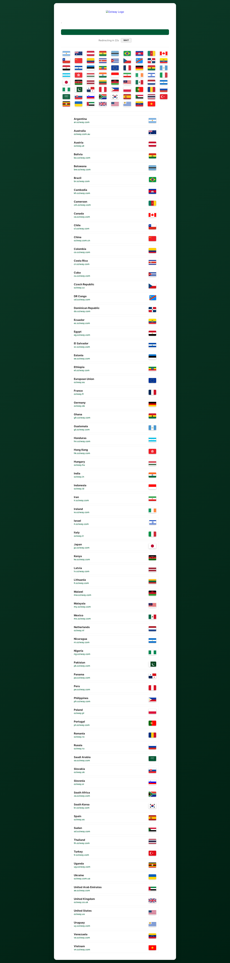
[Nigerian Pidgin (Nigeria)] (66, 89)
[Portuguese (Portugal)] (139, 89)
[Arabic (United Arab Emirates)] (90, 103)
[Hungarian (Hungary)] (90, 75)
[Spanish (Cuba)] (115, 60)
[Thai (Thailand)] (151, 96)
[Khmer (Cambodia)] (139, 53)
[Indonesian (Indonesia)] (115, 75)
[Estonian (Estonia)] (90, 67)
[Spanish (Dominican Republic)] (151, 60)
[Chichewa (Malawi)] (115, 82)
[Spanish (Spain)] (127, 96)
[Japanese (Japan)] (66, 82)
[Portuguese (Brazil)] (127, 53)
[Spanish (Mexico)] (139, 82)
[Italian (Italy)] (163, 75)
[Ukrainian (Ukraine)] (78, 103)
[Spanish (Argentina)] (66, 53)
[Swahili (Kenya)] (78, 82)
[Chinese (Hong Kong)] (78, 75)
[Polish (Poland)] (127, 89)
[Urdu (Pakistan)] (78, 89)
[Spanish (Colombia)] (90, 60)
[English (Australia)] (78, 53)
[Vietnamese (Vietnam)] (151, 103)
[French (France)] (127, 67)
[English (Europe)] (115, 67)
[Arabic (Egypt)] (66, 67)
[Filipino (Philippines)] (115, 89)
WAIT (126, 40)
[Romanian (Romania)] (151, 89)
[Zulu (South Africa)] (103, 96)
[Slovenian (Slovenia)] (90, 96)
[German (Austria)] (90, 53)
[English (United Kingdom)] (103, 103)
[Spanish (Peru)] (103, 89)
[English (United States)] (115, 103)
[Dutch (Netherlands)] (151, 82)
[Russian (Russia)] (163, 89)
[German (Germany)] (139, 67)
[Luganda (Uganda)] (66, 103)
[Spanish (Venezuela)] (139, 103)
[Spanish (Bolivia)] (103, 53)
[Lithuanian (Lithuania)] (103, 82)
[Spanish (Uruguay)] (127, 103)
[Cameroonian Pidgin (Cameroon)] (151, 53)
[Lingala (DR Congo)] (139, 60)
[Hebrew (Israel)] (151, 75)
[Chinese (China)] (78, 60)
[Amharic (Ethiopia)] (103, 67)
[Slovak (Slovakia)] (78, 96)
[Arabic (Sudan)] (139, 96)
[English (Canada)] (163, 53)
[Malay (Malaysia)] (127, 82)
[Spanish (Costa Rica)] (103, 60)
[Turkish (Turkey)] (163, 96)
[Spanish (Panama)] (90, 89)
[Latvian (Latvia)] (90, 82)
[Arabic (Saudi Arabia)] (66, 96)
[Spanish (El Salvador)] (78, 67)
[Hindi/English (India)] (103, 75)
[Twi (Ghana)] (151, 67)
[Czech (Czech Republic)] (127, 60)
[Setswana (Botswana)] (115, 53)
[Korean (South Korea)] (115, 96)
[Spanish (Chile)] (66, 60)
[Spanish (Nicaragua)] (163, 82)
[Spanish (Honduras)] (66, 75)
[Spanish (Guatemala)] (163, 67)
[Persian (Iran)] (127, 75)
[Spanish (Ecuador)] (163, 60)
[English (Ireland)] (139, 75)
